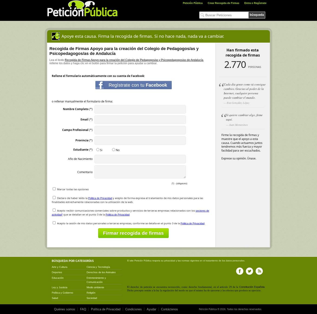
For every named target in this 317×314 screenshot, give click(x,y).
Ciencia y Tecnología (98, 267)
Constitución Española (252, 286)
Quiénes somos (64, 309)
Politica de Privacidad (100, 198)
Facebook (239, 271)
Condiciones (133, 309)
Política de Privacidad (105, 309)
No (118, 150)
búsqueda (257, 14)
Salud (55, 298)
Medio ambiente (95, 287)
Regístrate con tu (138, 85)
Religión (91, 292)
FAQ (83, 309)
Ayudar (151, 309)
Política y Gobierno (62, 292)
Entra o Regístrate (255, 3)
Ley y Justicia (59, 287)
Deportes (57, 272)
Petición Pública (193, 3)
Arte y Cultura (59, 267)
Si (101, 150)
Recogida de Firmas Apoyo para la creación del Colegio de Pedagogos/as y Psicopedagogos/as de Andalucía (134, 60)
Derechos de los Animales (101, 272)
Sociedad (92, 298)
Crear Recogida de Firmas (223, 3)
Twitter (249, 271)
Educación (58, 277)
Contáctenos (169, 309)
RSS (259, 271)
